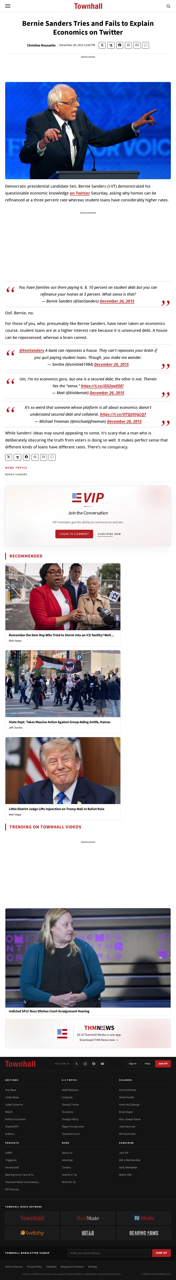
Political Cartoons (15, 1119)
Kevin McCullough (129, 1105)
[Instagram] (85, 1063)
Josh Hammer (127, 1127)
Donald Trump (70, 1105)
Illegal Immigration (73, 1127)
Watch (8, 1112)
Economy (67, 1112)
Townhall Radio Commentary (22, 1182)
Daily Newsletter (128, 1167)
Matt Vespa (15, 641)
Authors (9, 1134)
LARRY (8, 1153)
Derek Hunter (126, 1097)
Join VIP (163, 1063)
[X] (76, 1063)
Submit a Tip (69, 1175)
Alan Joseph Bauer (130, 1119)
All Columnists (127, 1134)
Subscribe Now (109, 534)
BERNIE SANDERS (16, 474)
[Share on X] (102, 45)
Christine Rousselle (41, 45)
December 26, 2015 (117, 301)
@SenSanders (31, 350)
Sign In (133, 1063)
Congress (67, 1097)
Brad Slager (126, 1112)
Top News (10, 1090)
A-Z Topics (69, 1080)
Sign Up (161, 1253)
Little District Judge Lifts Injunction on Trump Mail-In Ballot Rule (56, 809)
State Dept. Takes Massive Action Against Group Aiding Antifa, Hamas (59, 722)
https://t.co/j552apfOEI (102, 385)
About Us (67, 1153)
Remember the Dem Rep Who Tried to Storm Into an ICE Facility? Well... (61, 635)
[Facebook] (93, 1063)
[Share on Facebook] (119, 45)
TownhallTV (12, 1127)
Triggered (10, 1160)
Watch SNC (125, 1175)
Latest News (12, 1097)
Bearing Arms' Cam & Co (19, 1175)
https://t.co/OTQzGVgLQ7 (123, 414)
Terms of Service (14, 1267)
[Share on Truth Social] (111, 45)
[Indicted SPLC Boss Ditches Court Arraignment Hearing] (88, 957)
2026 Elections (70, 1090)
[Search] (168, 6)
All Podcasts (12, 1189)
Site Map (92, 1267)
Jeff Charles (15, 728)
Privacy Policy (34, 1267)
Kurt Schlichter (128, 1090)
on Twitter (80, 193)
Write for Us (69, 1182)
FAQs (147, 1063)
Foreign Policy (70, 1119)
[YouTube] (102, 1063)
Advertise (67, 1160)
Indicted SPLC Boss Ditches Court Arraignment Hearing (49, 1011)
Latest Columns (14, 1105)
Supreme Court (71, 1134)
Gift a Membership (129, 1160)
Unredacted (12, 1167)
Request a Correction (72, 1267)
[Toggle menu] (7, 6)
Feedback (51, 1267)
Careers (66, 1167)
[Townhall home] (20, 1064)
